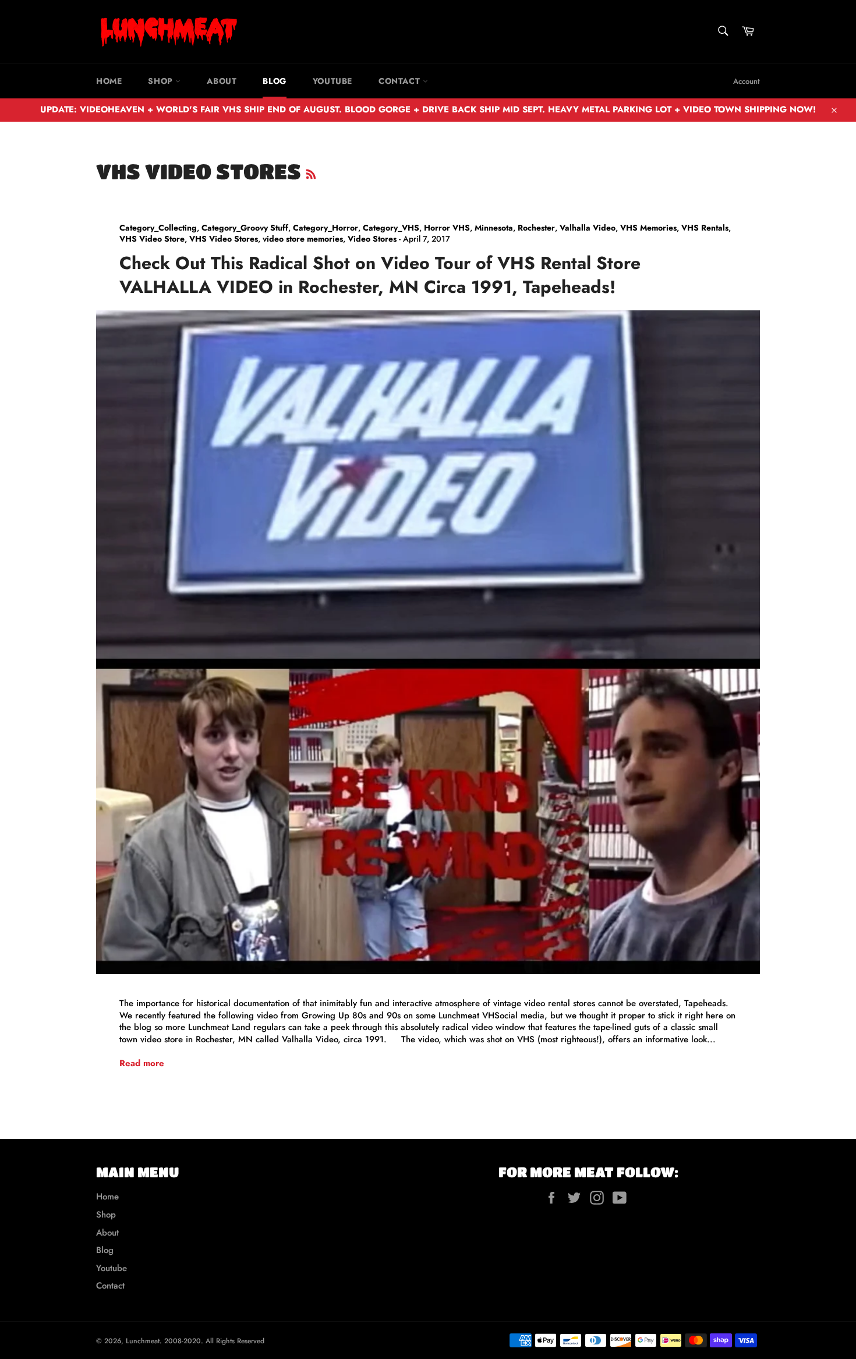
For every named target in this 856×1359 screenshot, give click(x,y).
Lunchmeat (143, 1341)
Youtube (332, 81)
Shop (161, 81)
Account (746, 81)
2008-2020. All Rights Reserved (214, 1341)
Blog (274, 81)
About (221, 81)
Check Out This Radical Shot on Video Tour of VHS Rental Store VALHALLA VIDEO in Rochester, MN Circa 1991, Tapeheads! (380, 274)
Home (109, 81)
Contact (401, 81)
